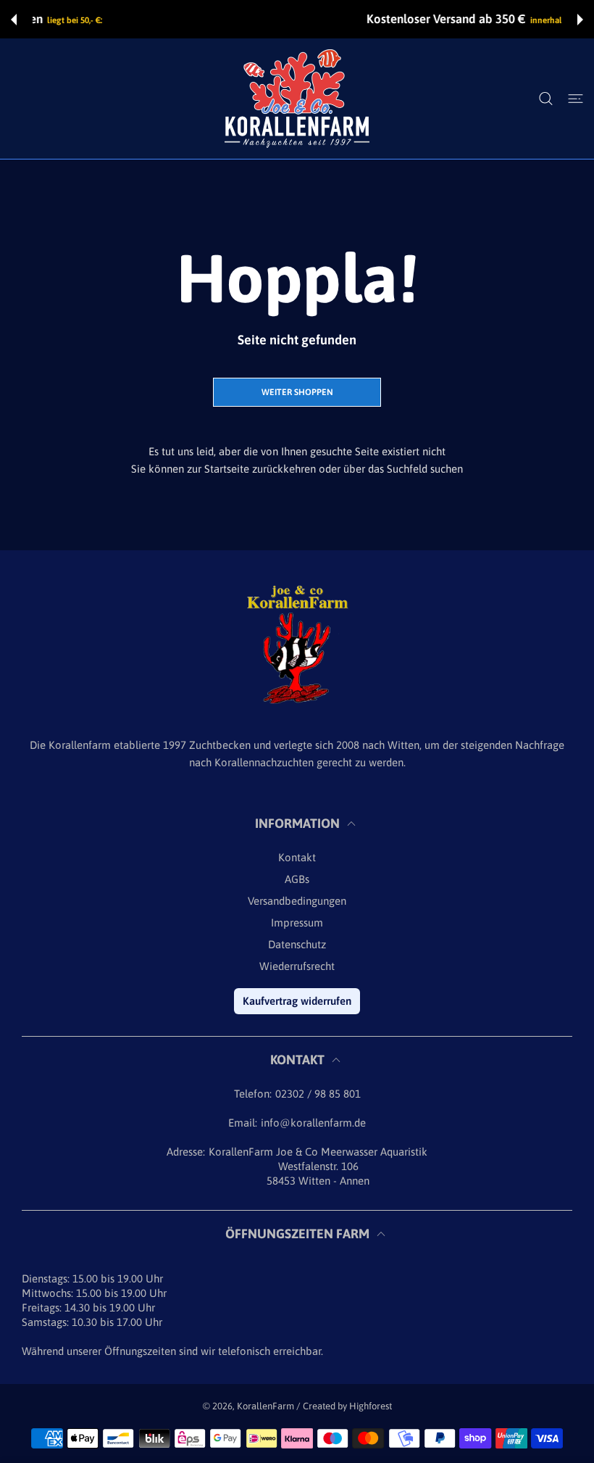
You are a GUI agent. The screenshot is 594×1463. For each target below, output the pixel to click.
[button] (14, 19)
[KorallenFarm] (297, 98)
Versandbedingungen (297, 901)
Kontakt (297, 857)
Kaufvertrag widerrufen (297, 1001)
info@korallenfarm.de (313, 1122)
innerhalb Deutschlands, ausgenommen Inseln (378, 20)
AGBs (297, 879)
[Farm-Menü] (575, 98)
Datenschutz (297, 944)
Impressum (297, 922)
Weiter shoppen (297, 392)
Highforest (370, 1406)
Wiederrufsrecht (297, 966)
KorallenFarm (266, 1406)
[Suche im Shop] (546, 98)
